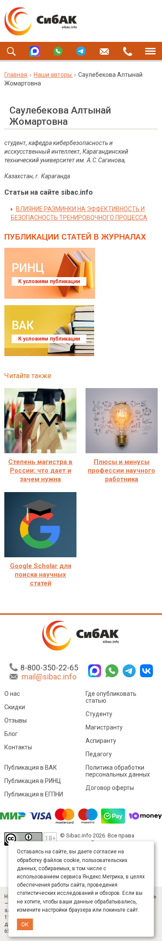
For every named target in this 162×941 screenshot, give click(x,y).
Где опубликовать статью (111, 697)
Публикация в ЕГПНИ (33, 794)
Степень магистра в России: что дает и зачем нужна (40, 470)
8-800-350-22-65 (49, 667)
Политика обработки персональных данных (118, 771)
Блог (11, 733)
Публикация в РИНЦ (32, 780)
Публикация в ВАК (30, 767)
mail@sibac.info (49, 676)
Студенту (99, 713)
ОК (25, 924)
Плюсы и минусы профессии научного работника (121, 470)
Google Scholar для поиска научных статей (40, 574)
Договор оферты (110, 787)
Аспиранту (101, 740)
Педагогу (99, 754)
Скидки (14, 707)
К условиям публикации (49, 281)
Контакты (18, 747)
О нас (12, 693)
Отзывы (15, 720)
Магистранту (104, 727)
